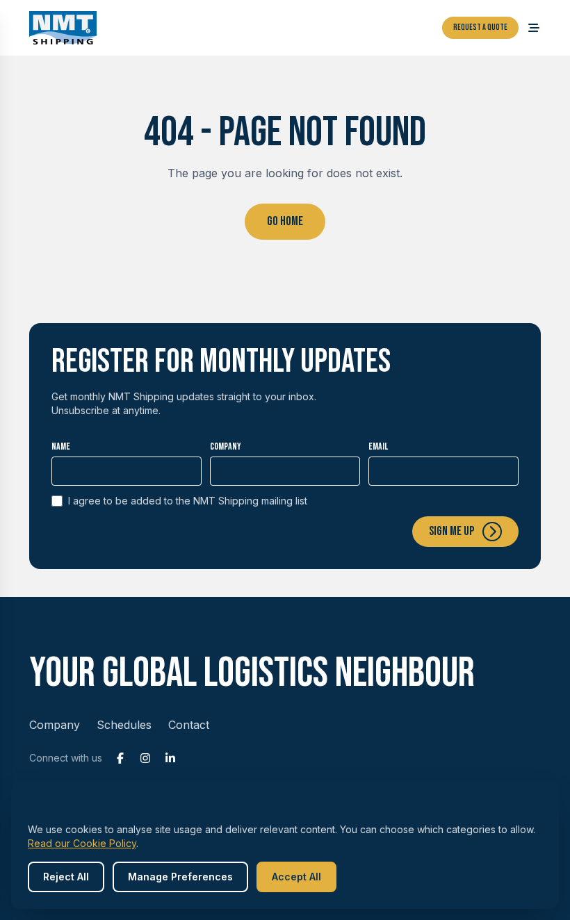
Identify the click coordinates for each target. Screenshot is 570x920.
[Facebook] (120, 758)
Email (378, 446)
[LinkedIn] (170, 758)
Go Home (285, 221)
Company (225, 446)
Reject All (66, 876)
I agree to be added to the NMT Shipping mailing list (187, 501)
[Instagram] (145, 758)
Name (60, 446)
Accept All (296, 876)
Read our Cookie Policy (82, 843)
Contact (188, 725)
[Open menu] (534, 27)
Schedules (124, 725)
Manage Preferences (180, 876)
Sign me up (451, 531)
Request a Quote (480, 27)
